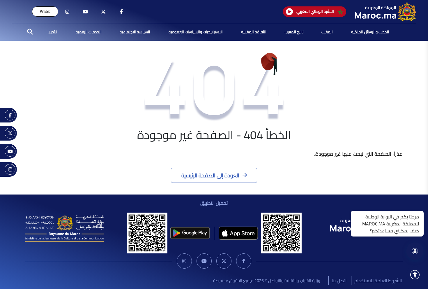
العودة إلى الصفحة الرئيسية (210, 175)
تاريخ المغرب (294, 31)
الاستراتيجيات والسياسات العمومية (196, 31)
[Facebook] (243, 261)
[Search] (28, 32)
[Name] (415, 274)
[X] (223, 261)
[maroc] (121, 11)
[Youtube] (204, 261)
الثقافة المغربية (253, 31)
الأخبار (53, 31)
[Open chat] (415, 251)
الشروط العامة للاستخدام (378, 280)
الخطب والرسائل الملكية (370, 31)
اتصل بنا (339, 280)
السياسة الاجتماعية (135, 31)
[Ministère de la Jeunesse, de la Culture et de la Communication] (64, 227)
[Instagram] (184, 261)
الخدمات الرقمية (89, 31)
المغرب (327, 31)
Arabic (45, 11)
